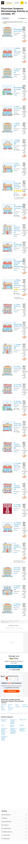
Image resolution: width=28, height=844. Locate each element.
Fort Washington (11, 707)
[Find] (22, 2)
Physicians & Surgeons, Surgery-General (4, 738)
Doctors (16, 621)
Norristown (3, 704)
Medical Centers (12, 726)
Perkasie (10, 709)
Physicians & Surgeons (4, 720)
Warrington (18, 706)
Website (15, 34)
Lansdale (11, 621)
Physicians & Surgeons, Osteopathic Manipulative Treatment (13, 731)
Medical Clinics (23, 719)
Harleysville (25, 706)
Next (22, 628)
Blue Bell (10, 704)
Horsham (24, 704)
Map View (6, 18)
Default (23, 18)
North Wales (2, 707)
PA (6, 621)
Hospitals (21, 725)
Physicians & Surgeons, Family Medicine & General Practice (4, 731)
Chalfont (3, 709)
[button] (26, 3)
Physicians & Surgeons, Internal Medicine (13, 721)
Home (2, 621)
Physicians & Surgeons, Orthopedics (22, 729)
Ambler (17, 704)
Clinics (2, 725)
